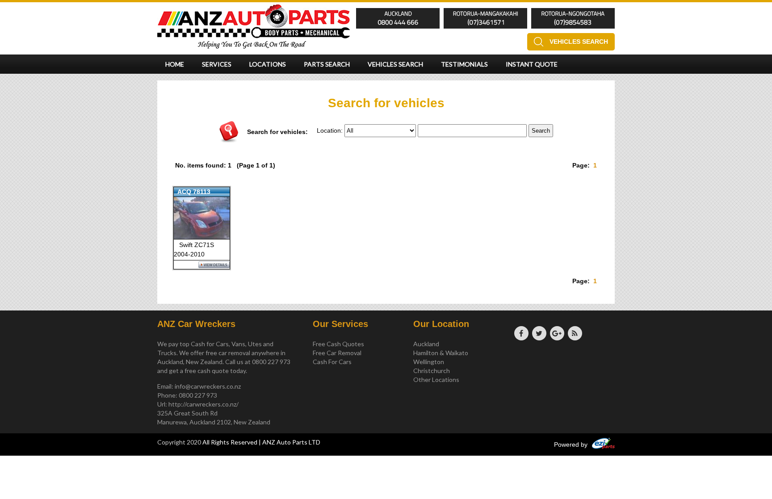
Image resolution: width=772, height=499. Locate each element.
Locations (267, 64)
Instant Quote (532, 64)
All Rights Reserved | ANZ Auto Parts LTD (261, 442)
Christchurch (431, 370)
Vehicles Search (579, 41)
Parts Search (327, 64)
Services (216, 64)
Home (174, 64)
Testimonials (464, 64)
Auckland (426, 344)
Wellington (428, 361)
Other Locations (436, 379)
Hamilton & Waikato (440, 352)
